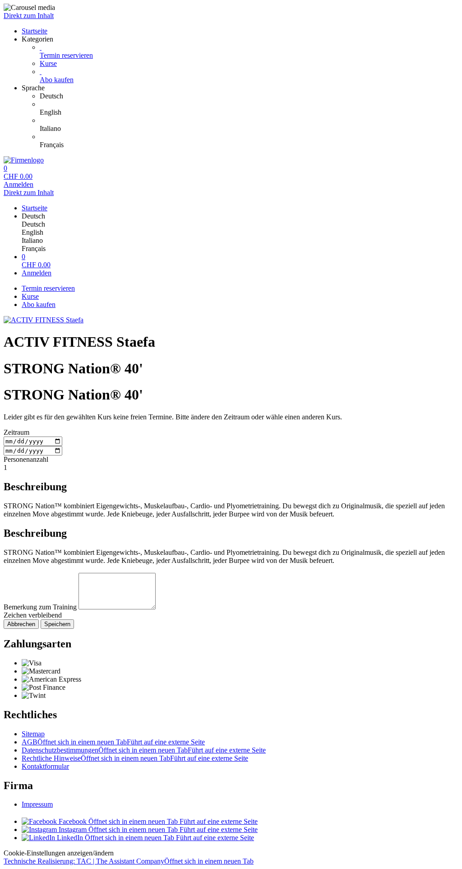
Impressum (37, 804)
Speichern (57, 624)
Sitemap (33, 734)
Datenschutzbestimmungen (144, 750)
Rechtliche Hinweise (135, 758)
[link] (249, 96)
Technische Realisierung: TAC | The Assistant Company (129, 861)
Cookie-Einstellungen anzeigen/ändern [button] (59, 853)
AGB (113, 742)
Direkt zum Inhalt (29, 15)
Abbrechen (21, 624)
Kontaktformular (45, 766)
